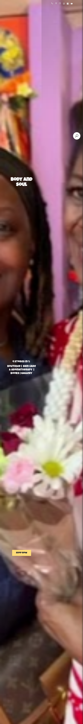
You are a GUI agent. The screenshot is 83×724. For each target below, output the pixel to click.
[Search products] (77, 136)
